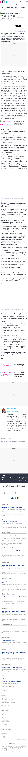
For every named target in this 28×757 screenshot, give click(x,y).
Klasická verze (9, 493)
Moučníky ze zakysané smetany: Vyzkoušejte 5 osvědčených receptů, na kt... (12, 617)
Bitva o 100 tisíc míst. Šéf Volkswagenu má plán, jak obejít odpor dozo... (13, 599)
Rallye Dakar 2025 (13, 565)
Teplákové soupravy (5, 721)
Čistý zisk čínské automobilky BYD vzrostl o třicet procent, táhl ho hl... (13, 602)
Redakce (15, 743)
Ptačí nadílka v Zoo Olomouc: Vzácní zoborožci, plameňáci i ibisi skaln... (13, 675)
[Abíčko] (3, 3)
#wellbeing (9, 640)
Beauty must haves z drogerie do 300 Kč (8, 646)
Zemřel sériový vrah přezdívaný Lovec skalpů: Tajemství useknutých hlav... (11, 544)
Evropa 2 (3, 737)
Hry (5, 475)
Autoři (5, 486)
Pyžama (2, 718)
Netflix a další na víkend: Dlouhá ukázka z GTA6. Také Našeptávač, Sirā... (13, 590)
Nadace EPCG (23, 596)
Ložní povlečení (4, 724)
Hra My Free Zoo (23, 480)
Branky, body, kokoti (10, 681)
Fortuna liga (18, 681)
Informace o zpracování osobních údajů (12, 751)
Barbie (2, 715)
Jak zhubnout (4, 535)
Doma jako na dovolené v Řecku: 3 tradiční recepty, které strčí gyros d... (14, 615)
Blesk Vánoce (4, 507)
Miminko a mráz (20, 550)
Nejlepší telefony (16, 581)
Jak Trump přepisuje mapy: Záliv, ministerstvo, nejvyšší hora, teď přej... (13, 541)
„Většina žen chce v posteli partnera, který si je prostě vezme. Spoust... (12, 512)
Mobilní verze (20, 493)
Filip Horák (22, 441)
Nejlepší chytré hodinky (6, 581)
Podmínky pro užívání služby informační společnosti (13, 750)
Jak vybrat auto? (4, 706)
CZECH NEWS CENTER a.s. (16, 746)
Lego (2, 717)
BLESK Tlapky (4, 627)
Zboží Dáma (3, 696)
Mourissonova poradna (6, 667)
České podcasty (4, 733)
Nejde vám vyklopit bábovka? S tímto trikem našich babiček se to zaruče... (13, 620)
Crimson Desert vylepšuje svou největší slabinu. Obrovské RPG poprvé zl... (13, 672)
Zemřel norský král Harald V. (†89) (7, 686)
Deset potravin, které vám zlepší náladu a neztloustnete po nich (12, 658)
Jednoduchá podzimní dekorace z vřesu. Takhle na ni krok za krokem (12, 556)
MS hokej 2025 (4, 521)
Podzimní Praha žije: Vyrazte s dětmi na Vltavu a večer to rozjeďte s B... (13, 558)
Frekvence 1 (3, 736)
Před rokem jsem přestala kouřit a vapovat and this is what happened (14, 644)
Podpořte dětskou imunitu (7, 652)
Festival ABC (19, 667)
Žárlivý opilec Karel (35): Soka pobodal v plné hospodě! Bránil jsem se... (13, 539)
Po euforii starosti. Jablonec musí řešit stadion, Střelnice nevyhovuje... (11, 524)
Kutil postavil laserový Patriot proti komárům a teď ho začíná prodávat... (12, 587)
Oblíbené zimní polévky (6, 611)
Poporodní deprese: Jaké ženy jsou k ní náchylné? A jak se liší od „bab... (13, 660)
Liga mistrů (14, 521)
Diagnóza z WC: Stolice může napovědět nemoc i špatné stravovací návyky (13, 656)
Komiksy (14, 667)
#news (13, 640)
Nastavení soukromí (9, 752)
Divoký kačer (11, 627)
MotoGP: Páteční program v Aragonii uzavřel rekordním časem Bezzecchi (12, 572)
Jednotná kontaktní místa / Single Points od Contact (13, 753)
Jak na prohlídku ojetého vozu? (7, 699)
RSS (18, 743)
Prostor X (3, 681)
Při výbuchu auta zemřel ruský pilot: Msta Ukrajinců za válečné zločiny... (12, 515)
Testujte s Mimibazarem (5, 713)
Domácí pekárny (15, 611)
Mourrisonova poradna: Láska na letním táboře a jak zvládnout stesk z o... (13, 670)
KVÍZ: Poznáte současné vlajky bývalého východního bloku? (12, 633)
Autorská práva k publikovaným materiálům (14, 749)
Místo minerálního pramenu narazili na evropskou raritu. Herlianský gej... (13, 632)
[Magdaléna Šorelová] (3, 413)
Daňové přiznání (5, 596)
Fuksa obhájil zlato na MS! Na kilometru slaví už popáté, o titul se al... (13, 526)
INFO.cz (20, 507)
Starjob (2, 732)
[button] (27, 1)
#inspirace (3, 640)
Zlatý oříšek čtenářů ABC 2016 (9, 441)
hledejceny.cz (3, 692)
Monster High (3, 714)
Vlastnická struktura (17, 752)
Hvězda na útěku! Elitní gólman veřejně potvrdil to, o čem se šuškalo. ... (13, 528)
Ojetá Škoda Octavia (5, 705)
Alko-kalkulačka (5, 565)
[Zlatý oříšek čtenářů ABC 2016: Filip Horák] (14, 196)
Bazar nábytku (4, 725)
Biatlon (10, 521)
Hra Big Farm (14, 479)
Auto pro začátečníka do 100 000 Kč (8, 702)
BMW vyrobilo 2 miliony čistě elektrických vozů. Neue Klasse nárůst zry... (13, 574)
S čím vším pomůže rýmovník (7, 653)
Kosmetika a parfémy (5, 720)
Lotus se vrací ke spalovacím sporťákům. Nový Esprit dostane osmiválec (12, 569)
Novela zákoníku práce (14, 596)
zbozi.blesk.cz (4, 698)
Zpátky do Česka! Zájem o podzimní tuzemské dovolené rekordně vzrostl (13, 629)
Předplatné (13, 486)
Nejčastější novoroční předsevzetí (8, 550)
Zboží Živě (3, 694)
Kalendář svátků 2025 (13, 507)
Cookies (21, 751)
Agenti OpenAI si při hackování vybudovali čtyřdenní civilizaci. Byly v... (13, 585)
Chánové (4, 479)
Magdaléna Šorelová (13, 408)
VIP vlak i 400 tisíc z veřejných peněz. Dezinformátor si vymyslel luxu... (13, 510)
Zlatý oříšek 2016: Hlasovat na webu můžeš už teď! (19, 123)
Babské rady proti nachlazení (19, 652)
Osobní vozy (3, 695)
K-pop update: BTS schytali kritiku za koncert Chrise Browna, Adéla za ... (13, 643)
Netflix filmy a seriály (19, 627)
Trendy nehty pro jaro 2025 (14, 535)
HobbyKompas (4, 701)
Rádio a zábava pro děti (5, 734)
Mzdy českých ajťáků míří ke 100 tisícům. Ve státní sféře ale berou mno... (13, 604)
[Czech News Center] (16, 498)
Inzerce (22, 486)
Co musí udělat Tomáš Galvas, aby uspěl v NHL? (10, 683)
